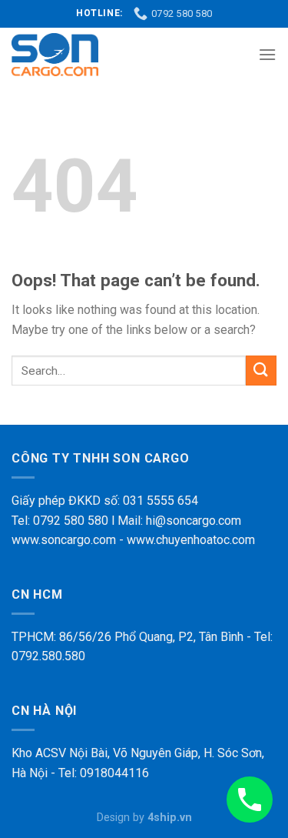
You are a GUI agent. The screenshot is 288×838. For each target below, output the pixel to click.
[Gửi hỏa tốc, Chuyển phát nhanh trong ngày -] (55, 54)
